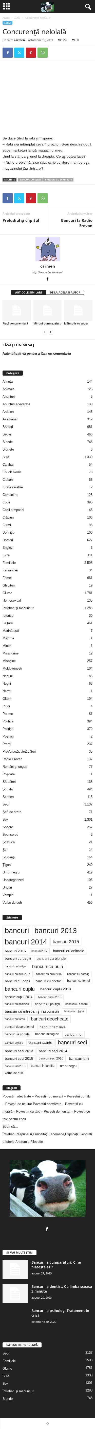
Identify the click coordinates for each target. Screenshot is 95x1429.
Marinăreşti (11, 631)
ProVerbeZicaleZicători (19, 751)
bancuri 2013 (55, 931)
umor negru (68, 1066)
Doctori (8, 540)
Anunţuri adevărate (16, 404)
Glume (7, 593)
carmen (19, 40)
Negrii (7, 683)
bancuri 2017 (39, 950)
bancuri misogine (47, 1034)
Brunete (8, 449)
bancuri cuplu (20, 989)
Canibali (8, 464)
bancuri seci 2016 (51, 1058)
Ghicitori (9, 585)
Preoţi (7, 744)
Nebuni (8, 676)
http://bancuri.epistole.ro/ (47, 272)
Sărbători (9, 782)
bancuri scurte (40, 1043)
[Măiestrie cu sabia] (78, 310)
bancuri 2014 (26, 942)
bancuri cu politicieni (17, 1003)
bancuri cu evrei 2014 (58, 179)
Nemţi (7, 691)
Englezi (8, 547)
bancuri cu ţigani (74, 1011)
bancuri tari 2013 (15, 1066)
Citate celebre (13, 487)
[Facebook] (8, 53)
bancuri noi (73, 1034)
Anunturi (9, 396)
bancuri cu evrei (30, 179)
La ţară (8, 623)
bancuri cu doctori (48, 981)
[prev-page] (44, 332)
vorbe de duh (14, 1073)
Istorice (8, 615)
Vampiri (8, 895)
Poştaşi (8, 736)
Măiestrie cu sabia (76, 323)
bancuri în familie (42, 1066)
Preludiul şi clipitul (21, 220)
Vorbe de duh (12, 902)
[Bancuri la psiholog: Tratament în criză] (15, 1317)
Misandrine (10, 653)
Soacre (8, 827)
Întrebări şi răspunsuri (18, 608)
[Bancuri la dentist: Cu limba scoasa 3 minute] (15, 1293)
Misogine (9, 661)
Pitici (6, 706)
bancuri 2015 (66, 941)
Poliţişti (8, 729)
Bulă (6, 457)
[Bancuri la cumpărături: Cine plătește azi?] (15, 1269)
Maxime (8, 638)
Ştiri (5, 850)
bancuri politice (14, 1042)
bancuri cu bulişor (16, 966)
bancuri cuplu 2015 (49, 997)
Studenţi (9, 857)
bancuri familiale (53, 1027)
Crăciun (8, 517)
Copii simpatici (13, 510)
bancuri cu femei (78, 980)
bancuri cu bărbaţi (78, 973)
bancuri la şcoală (17, 1034)
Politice (8, 721)
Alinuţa (8, 381)
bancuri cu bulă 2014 (17, 973)
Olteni (7, 699)
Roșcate (9, 774)
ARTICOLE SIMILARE (28, 292)
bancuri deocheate (49, 1018)
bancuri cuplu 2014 (18, 997)
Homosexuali (12, 600)
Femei (7, 578)
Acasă (6, 17)
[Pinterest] (31, 53)
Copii (6, 502)
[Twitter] (19, 53)
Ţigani (7, 865)
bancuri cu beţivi (18, 958)
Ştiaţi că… (10, 1126)
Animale (8, 389)
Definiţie (8, 532)
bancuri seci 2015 (19, 1058)
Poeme (8, 714)
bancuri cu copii (17, 981)
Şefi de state (12, 812)
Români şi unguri (15, 766)
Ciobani (8, 480)
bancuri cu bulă (47, 966)
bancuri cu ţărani (15, 1018)
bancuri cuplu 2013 (55, 989)
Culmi (7, 525)
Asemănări (10, 419)
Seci (6, 804)
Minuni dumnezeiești (47, 323)
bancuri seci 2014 (53, 1051)
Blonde (8, 442)
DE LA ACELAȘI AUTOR (65, 292)
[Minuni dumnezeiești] (47, 310)
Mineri (7, 646)
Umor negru (11, 872)
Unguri (7, 887)
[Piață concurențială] (17, 310)
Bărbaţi (8, 427)
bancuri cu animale (68, 951)
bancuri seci (72, 1042)
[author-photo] (47, 249)
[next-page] (50, 332)
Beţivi (7, 434)
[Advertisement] (45, 98)
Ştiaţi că (9, 842)
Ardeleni (8, 412)
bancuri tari (79, 1058)
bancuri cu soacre (76, 1003)
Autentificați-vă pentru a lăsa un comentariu (37, 353)
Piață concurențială (15, 323)
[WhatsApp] (42, 53)
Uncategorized (13, 880)
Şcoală (8, 789)
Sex (5, 819)
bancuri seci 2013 (19, 1051)
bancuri (17, 931)
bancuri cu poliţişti (47, 1004)
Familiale (9, 563)
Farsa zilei (10, 570)
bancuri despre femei (19, 1027)
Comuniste (10, 495)
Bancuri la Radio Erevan (76, 223)
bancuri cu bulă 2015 (49, 973)
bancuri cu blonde (51, 958)
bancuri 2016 (15, 951)
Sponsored (10, 834)
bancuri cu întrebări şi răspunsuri (32, 1011)
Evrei (17, 17)
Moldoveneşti (12, 668)
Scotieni (8, 797)
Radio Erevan (12, 759)
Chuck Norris (12, 472)
